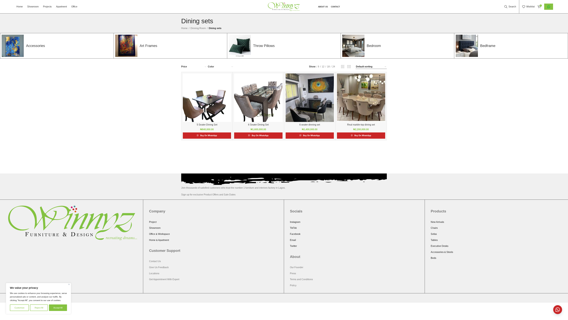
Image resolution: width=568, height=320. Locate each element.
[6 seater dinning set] (310, 97)
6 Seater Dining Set (258, 124)
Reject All (39, 308)
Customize (19, 308)
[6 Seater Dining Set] (258, 97)
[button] (557, 309)
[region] (38, 298)
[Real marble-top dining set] (361, 97)
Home (184, 28)
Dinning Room (198, 28)
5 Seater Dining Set (207, 124)
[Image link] (72, 222)
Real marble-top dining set (361, 124)
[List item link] (213, 222)
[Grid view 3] (343, 67)
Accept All (57, 308)
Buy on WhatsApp (208, 135)
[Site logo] (284, 6)
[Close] (69, 284)
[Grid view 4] (349, 67)
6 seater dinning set (309, 124)
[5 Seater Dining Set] (207, 97)
